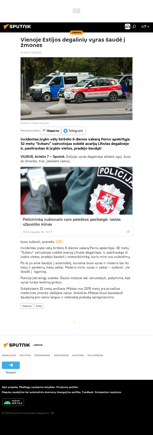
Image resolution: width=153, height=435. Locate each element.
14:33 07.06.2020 (31, 52)
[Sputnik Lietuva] (18, 29)
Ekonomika (42, 355)
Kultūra (78, 355)
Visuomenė (61, 355)
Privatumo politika (67, 387)
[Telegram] (73, 130)
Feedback (87, 392)
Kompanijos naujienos (108, 392)
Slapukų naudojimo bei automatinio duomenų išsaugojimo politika (41, 392)
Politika (25, 355)
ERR (59, 242)
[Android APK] (13, 402)
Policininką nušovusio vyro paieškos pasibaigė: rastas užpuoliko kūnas (72, 222)
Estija (38, 305)
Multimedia (95, 355)
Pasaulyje (27, 305)
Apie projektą (10, 387)
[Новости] (51, 130)
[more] (128, 231)
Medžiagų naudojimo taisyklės (37, 387)
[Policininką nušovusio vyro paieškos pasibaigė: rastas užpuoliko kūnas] (76, 191)
